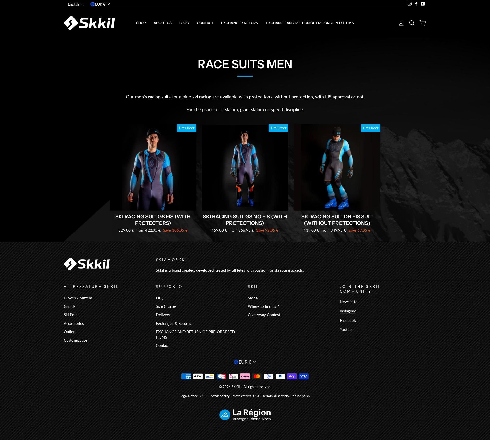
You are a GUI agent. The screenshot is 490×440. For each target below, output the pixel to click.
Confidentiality (219, 396)
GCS (203, 396)
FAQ (159, 298)
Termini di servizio (276, 396)
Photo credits (241, 396)
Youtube (346, 329)
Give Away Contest (264, 314)
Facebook (348, 320)
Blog (184, 23)
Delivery (163, 314)
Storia (253, 298)
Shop (141, 23)
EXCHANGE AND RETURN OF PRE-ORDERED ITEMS (310, 23)
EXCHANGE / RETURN (239, 23)
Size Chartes (166, 306)
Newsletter (349, 301)
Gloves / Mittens (78, 298)
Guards (70, 306)
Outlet (69, 331)
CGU (257, 396)
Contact (205, 23)
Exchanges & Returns (173, 323)
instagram (348, 311)
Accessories (74, 323)
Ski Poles (71, 314)
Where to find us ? (263, 306)
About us (163, 23)
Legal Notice (189, 396)
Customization (76, 340)
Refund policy (300, 396)
